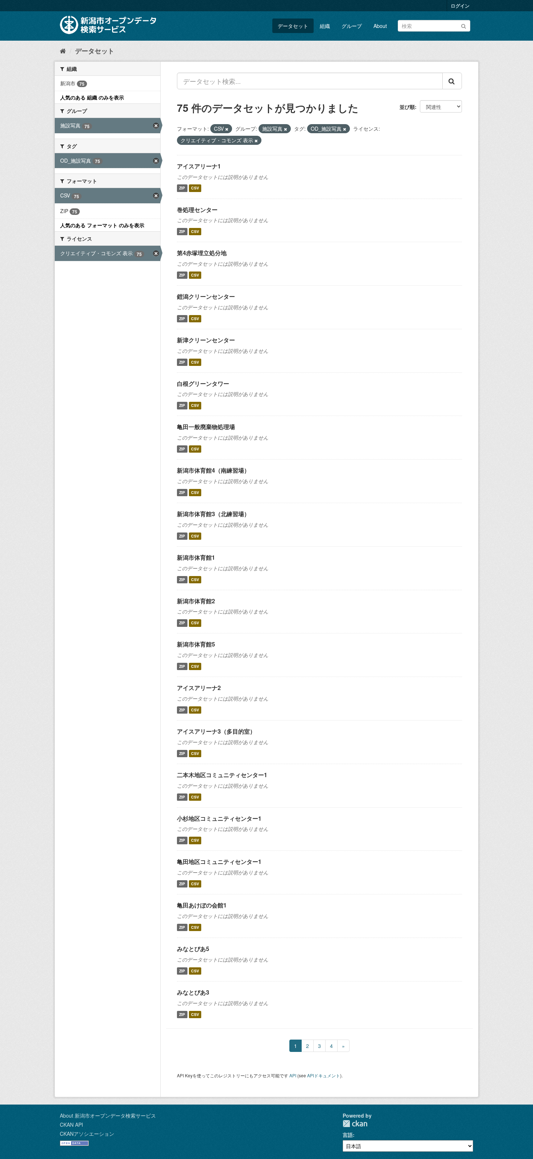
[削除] (226, 129)
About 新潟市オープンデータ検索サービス (108, 1115)
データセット (293, 25)
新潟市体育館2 (196, 601)
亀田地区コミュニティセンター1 (219, 861)
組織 (325, 25)
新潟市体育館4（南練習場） (213, 470)
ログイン (460, 5)
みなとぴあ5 (193, 948)
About (380, 25)
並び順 (407, 106)
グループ (352, 25)
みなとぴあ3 (193, 992)
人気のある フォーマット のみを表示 (102, 225)
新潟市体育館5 (196, 644)
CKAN (355, 1123)
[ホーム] (63, 50)
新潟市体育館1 (196, 557)
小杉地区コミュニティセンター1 (219, 818)
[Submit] (463, 25)
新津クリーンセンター (206, 340)
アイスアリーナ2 (199, 687)
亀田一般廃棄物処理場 (206, 427)
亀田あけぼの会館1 (202, 905)
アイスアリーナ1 (199, 166)
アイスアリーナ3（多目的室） (216, 731)
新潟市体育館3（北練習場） (213, 514)
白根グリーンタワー (203, 383)
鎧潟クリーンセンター (206, 296)
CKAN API (71, 1124)
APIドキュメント (323, 1075)
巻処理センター (197, 209)
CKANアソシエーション (87, 1133)
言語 (348, 1134)
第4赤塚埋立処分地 (202, 253)
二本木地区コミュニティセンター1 (222, 775)
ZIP (182, 188)
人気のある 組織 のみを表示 (92, 97)
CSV (195, 188)
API (292, 1075)
